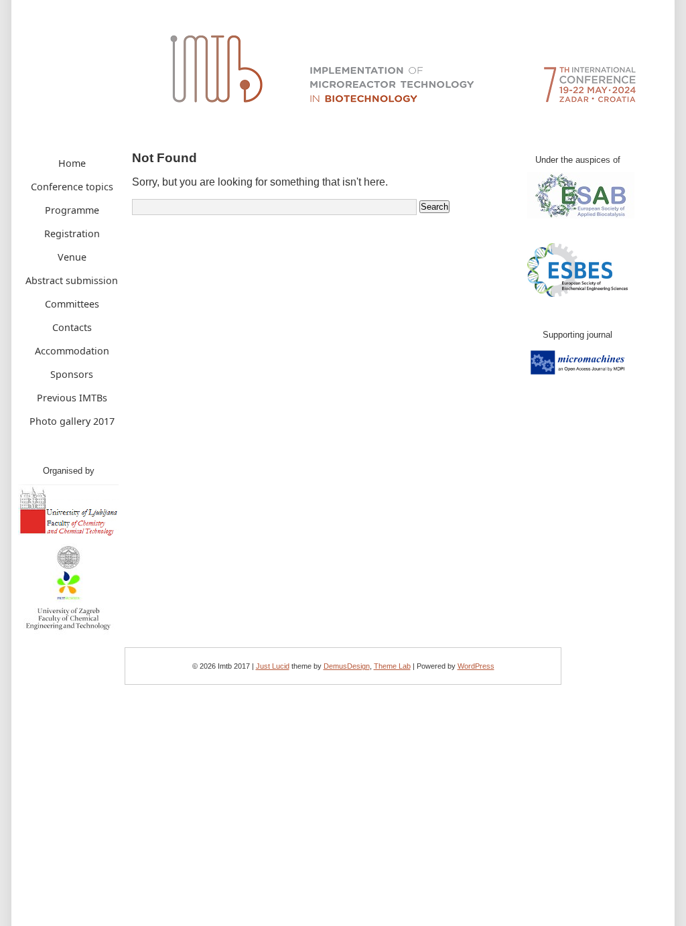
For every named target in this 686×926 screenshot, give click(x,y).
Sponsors (71, 374)
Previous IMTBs (72, 397)
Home (72, 163)
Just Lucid (272, 666)
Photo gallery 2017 (72, 421)
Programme (72, 210)
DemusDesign (347, 666)
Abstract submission (71, 280)
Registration (72, 233)
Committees (72, 303)
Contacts (72, 327)
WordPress (476, 666)
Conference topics (72, 186)
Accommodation (72, 350)
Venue (72, 257)
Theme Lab (392, 666)
